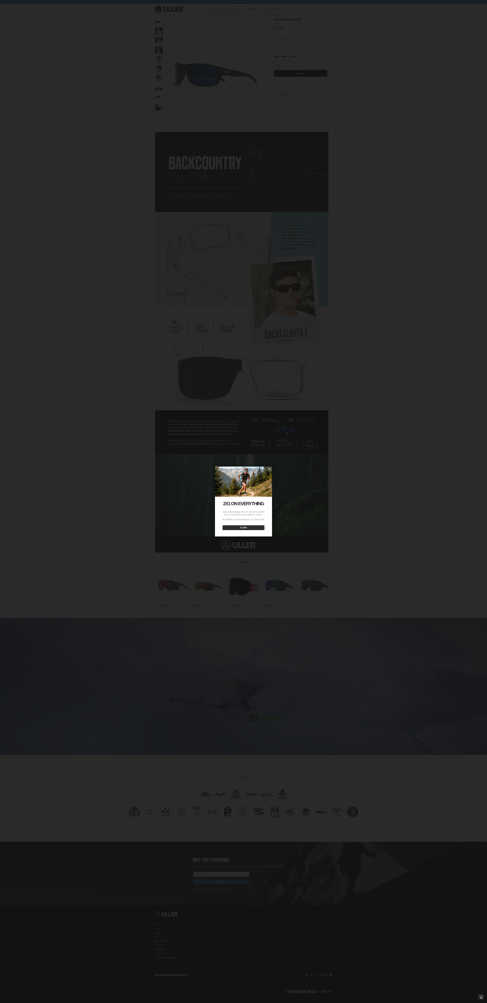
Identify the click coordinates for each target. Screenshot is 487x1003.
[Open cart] (481, 997)
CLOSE (243, 528)
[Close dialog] (269, 469)
